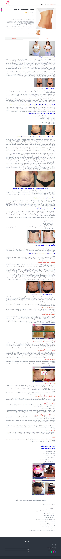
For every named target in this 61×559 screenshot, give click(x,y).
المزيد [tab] (47, 38)
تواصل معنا (46, 4)
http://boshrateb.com (50, 550)
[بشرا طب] (8, 2)
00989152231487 (49, 547)
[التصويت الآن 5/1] (27, 12)
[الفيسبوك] (1, 8)
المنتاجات (52, 4)
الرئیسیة (55, 4)
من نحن (43, 4)
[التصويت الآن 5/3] (26, 12)
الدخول (29, 551)
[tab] (31, 38)
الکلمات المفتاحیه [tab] (14, 38)
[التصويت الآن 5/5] (25, 12)
